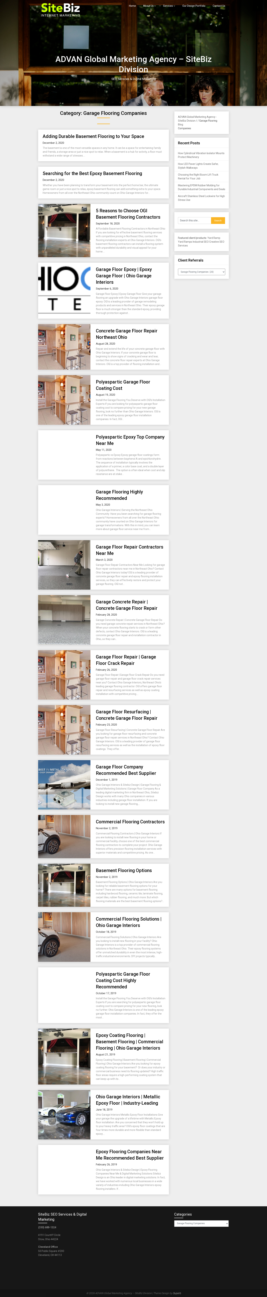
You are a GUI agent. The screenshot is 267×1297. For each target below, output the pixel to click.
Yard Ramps (185, 241)
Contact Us (219, 5)
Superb (177, 1293)
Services (168, 5)
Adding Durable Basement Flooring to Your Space (93, 136)
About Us (148, 5)
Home (132, 5)
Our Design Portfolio (193, 5)
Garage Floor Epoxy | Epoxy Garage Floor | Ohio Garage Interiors (124, 276)
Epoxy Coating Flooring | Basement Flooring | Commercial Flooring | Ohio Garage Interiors (129, 1042)
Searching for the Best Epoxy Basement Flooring (92, 173)
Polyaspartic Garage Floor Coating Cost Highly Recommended (123, 980)
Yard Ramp (213, 237)
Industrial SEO (201, 241)
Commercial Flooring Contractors (130, 821)
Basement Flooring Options (124, 870)
